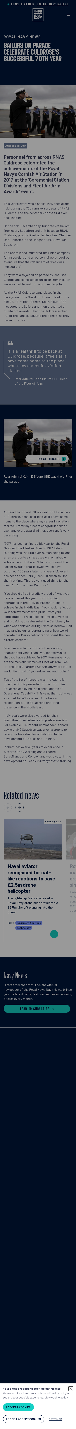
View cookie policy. (56, 1397)
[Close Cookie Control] (71, 1388)
